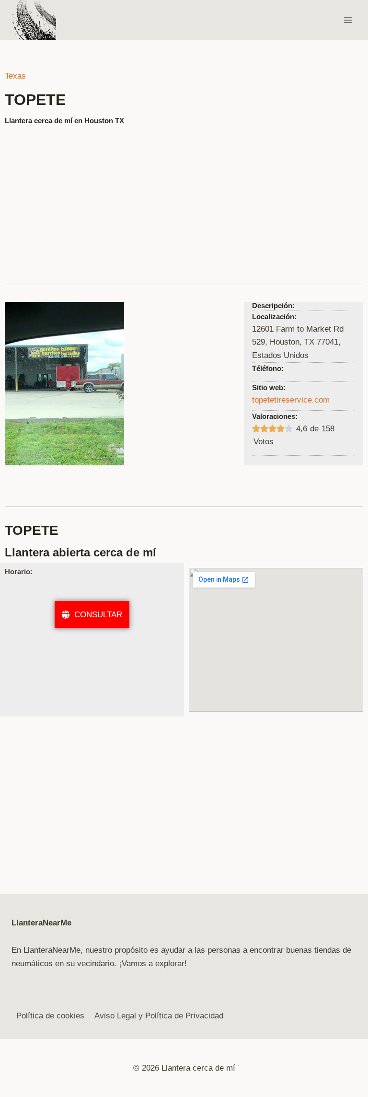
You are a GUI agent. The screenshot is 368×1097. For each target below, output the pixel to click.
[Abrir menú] (347, 19)
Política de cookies (50, 1015)
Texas (15, 76)
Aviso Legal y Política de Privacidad (158, 1015)
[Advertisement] (184, 201)
